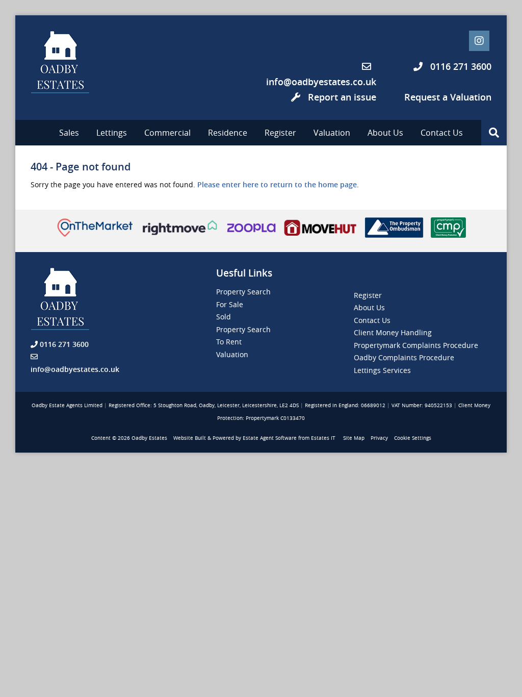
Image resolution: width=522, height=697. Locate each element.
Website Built (189, 438)
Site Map (353, 438)
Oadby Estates (149, 438)
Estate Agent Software (270, 438)
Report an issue (340, 97)
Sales (69, 132)
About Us (385, 132)
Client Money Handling (393, 332)
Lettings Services (382, 370)
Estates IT (323, 438)
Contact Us (442, 132)
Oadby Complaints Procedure (404, 357)
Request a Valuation (447, 97)
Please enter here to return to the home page (277, 184)
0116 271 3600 (459, 66)
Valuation (332, 132)
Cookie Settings (412, 438)
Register (280, 132)
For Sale (229, 304)
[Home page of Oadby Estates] (71, 62)
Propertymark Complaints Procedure (416, 345)
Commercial (167, 132)
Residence (227, 132)
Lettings (111, 132)
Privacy (379, 438)
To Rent (229, 341)
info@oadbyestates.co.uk (321, 82)
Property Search (243, 291)
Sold (223, 316)
